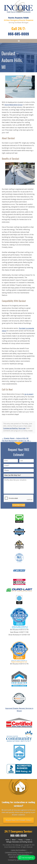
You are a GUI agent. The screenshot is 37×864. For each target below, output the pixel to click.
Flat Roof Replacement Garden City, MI (16, 441)
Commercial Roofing (10, 428)
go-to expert (28, 394)
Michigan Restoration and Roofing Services (19, 842)
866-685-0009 (18, 33)
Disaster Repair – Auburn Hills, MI (15, 438)
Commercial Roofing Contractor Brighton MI (18, 852)
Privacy (20, 839)
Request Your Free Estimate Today (18, 820)
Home (7, 839)
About (14, 839)
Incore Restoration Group (13, 105)
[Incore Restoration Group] (18, 13)
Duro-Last (22, 428)
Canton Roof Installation (18, 850)
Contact (27, 839)
